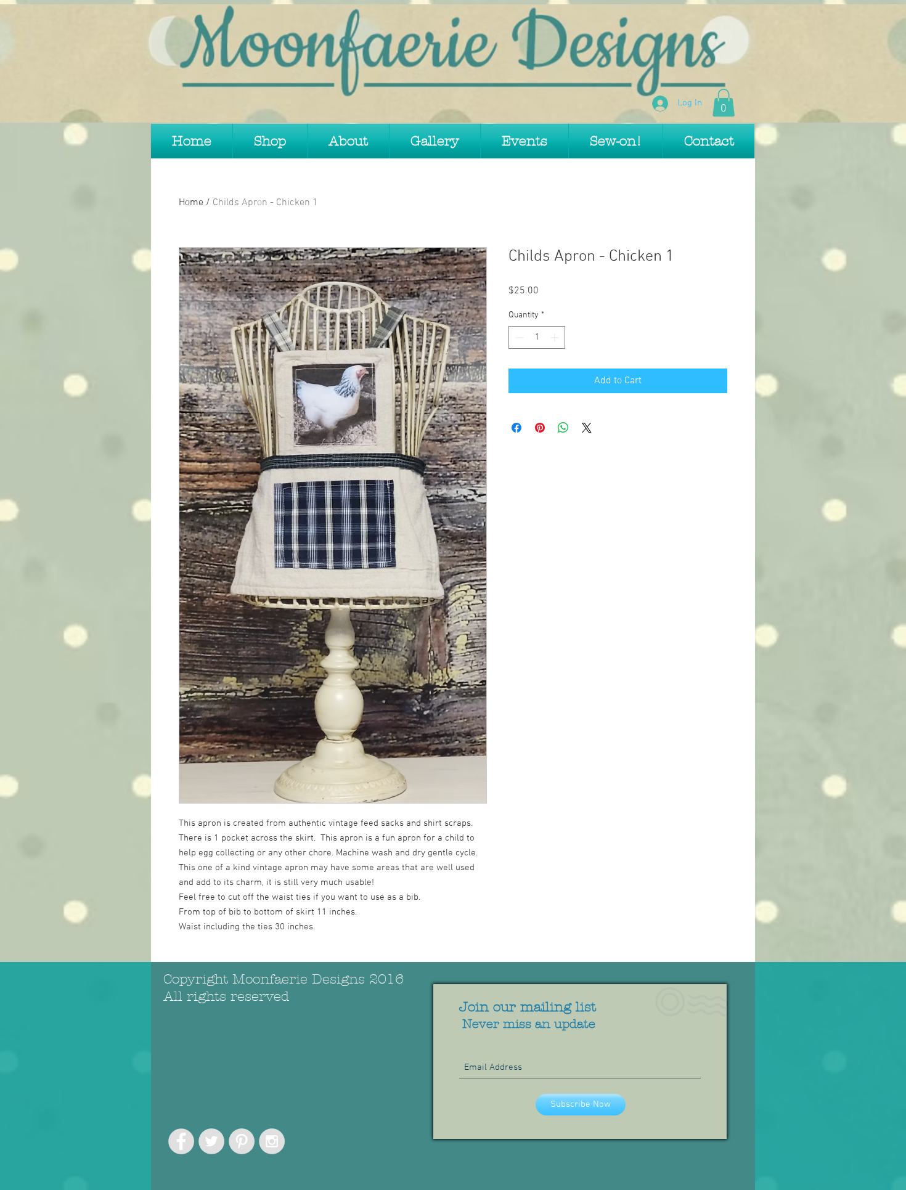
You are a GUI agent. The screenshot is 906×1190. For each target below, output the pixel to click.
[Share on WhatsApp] (563, 427)
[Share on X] (586, 427)
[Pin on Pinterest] (540, 427)
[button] (723, 102)
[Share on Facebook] (516, 427)
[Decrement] (518, 337)
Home (191, 203)
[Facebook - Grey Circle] (181, 1141)
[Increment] (555, 337)
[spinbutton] (537, 337)
